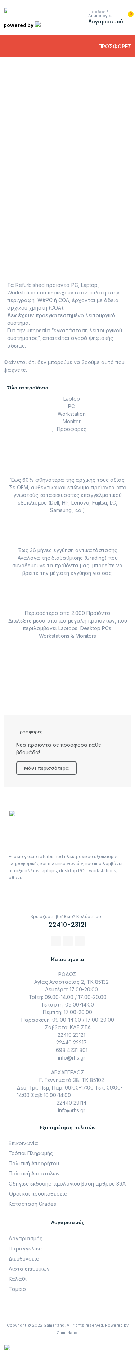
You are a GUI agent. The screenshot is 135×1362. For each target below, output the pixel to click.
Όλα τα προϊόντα (28, 387)
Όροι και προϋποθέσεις (38, 1194)
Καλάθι (18, 1279)
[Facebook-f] (56, 941)
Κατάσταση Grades (32, 1204)
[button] (13, 46)
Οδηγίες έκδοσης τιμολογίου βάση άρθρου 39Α (67, 1183)
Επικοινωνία (23, 1143)
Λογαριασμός (25, 1238)
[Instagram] (68, 941)
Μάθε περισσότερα (50, 128)
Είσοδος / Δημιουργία (100, 13)
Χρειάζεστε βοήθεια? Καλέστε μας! (67, 916)
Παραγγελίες (25, 1248)
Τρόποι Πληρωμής (31, 1153)
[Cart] (128, 17)
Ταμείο (17, 1289)
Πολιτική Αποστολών (34, 1173)
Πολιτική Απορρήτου (34, 1163)
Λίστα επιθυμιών (29, 1269)
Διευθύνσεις (24, 1259)
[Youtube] (80, 941)
